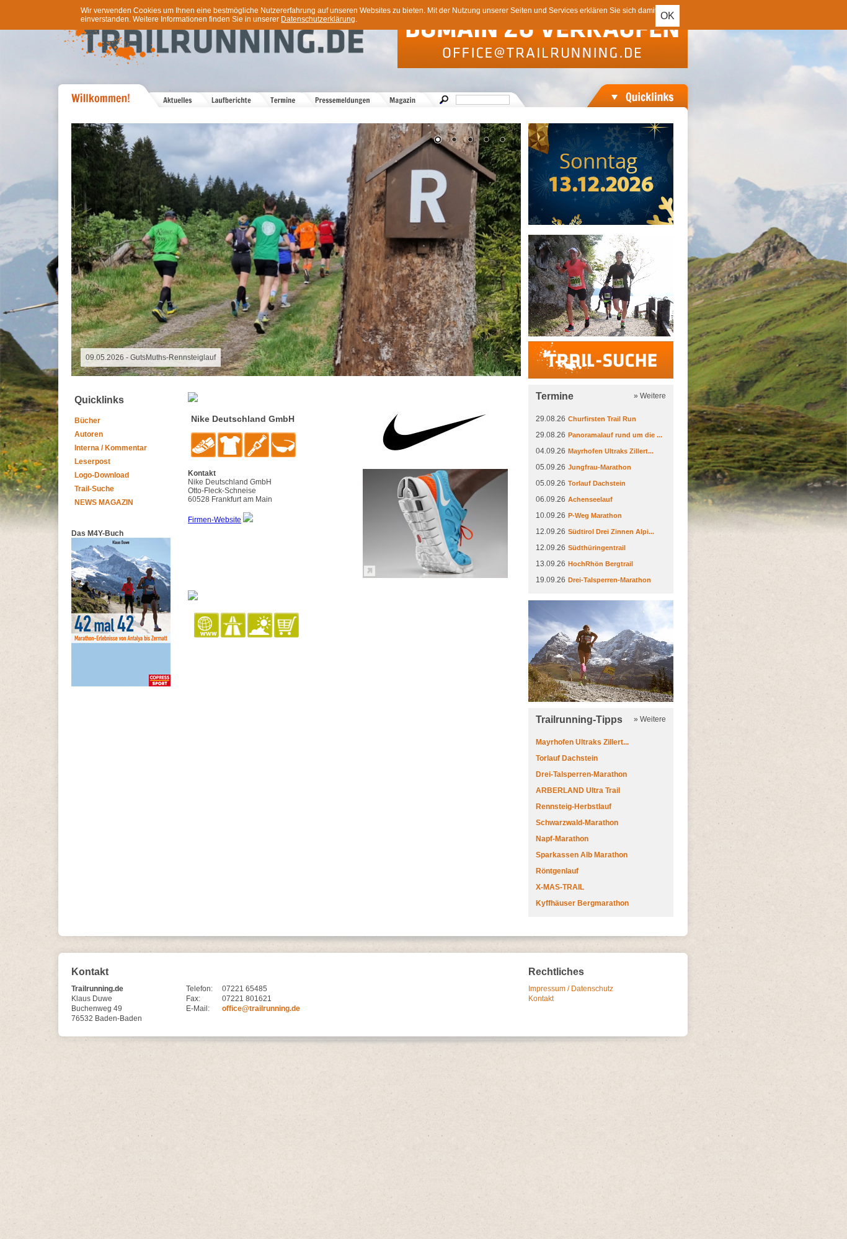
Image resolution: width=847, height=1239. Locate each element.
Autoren (88, 434)
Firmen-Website (214, 519)
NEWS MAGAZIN (103, 502)
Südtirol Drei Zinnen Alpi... (611, 531)
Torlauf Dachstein (597, 483)
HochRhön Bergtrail (600, 563)
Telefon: (199, 988)
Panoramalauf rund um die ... (615, 435)
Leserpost (92, 461)
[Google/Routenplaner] (234, 635)
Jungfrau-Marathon (599, 467)
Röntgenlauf (557, 871)
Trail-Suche (94, 488)
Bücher (87, 420)
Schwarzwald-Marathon (577, 822)
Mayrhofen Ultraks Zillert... (611, 451)
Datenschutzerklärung (318, 19)
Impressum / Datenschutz (570, 988)
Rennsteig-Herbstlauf (573, 806)
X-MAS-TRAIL (560, 887)
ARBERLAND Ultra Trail (578, 790)
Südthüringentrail (597, 547)
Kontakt (541, 998)
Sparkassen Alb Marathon (581, 855)
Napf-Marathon (562, 838)
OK (667, 16)
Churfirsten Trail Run (602, 418)
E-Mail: (198, 1008)
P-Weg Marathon (595, 515)
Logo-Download (101, 475)
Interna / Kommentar (110, 448)
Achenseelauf (590, 499)
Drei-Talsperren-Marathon (609, 580)
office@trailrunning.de (261, 1008)
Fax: (193, 998)
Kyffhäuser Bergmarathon (582, 903)
